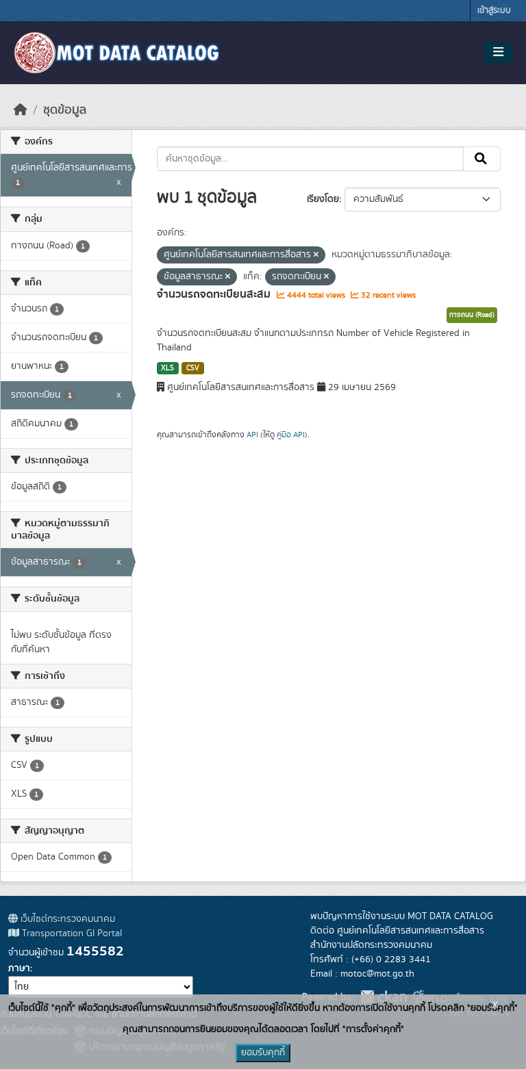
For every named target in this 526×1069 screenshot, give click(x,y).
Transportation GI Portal (70, 933)
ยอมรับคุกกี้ (263, 1052)
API (252, 434)
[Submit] (482, 158)
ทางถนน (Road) (471, 315)
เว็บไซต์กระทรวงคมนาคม (66, 919)
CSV (192, 368)
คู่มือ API (291, 434)
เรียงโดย (323, 199)
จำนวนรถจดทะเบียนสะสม (215, 294)
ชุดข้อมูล (64, 110)
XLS (167, 368)
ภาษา (19, 968)
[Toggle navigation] (498, 52)
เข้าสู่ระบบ (494, 10)
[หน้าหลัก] (20, 110)
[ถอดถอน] (316, 255)
